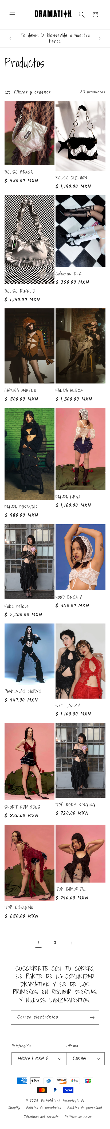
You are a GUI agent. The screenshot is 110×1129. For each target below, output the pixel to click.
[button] (12, 14)
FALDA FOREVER (21, 507)
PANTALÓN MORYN (23, 692)
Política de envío (78, 1117)
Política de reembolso (43, 1108)
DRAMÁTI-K (51, 1101)
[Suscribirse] (92, 1017)
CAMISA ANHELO (20, 390)
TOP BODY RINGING (76, 805)
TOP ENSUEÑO (19, 907)
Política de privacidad (84, 1108)
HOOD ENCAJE (69, 597)
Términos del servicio (41, 1117)
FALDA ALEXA (69, 390)
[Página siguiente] (71, 943)
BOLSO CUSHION (71, 178)
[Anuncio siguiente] (99, 38)
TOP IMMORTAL (71, 889)
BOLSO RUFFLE (20, 291)
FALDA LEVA (68, 497)
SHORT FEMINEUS (23, 807)
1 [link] (38, 943)
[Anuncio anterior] (10, 38)
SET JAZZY (68, 706)
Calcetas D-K (68, 274)
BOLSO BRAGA (19, 172)
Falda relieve (17, 606)
